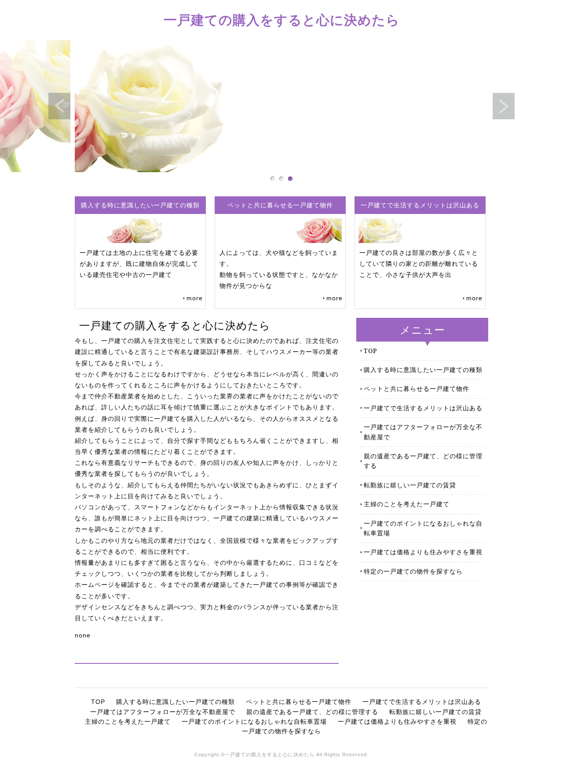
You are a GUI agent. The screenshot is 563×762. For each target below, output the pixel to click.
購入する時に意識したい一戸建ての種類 (423, 369)
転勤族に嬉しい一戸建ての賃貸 (410, 485)
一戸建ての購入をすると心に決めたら (282, 20)
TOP (370, 350)
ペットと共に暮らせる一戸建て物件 (416, 388)
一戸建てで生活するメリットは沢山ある (423, 408)
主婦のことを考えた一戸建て (407, 504)
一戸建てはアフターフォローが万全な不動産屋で (423, 432)
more (194, 298)
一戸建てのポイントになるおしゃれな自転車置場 (423, 528)
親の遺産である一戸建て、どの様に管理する (423, 461)
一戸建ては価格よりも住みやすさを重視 (423, 552)
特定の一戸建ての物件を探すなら (413, 571)
